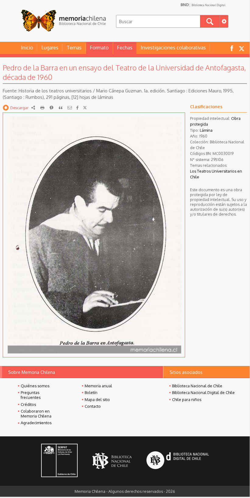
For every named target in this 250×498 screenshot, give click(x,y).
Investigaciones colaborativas (173, 48)
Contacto (93, 406)
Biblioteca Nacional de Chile (197, 385)
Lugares (49, 48)
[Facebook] (77, 108)
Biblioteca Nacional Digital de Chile (203, 392)
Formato (99, 48)
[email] (70, 108)
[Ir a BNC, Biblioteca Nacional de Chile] (112, 461)
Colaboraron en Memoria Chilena (36, 413)
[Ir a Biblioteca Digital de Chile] (177, 461)
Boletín (91, 392)
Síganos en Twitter (241, 48)
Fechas (124, 48)
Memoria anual (98, 385)
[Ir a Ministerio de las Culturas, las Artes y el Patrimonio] (59, 461)
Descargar (19, 107)
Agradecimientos (36, 422)
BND (203, 4)
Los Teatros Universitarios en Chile (216, 174)
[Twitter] (85, 108)
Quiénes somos (35, 385)
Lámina (206, 130)
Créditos (28, 404)
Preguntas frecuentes (30, 395)
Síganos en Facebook (231, 48)
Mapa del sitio (97, 399)
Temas (74, 48)
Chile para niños (186, 399)
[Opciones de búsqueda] (224, 21)
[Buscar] (210, 21)
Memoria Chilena (63, 20)
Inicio (27, 48)
